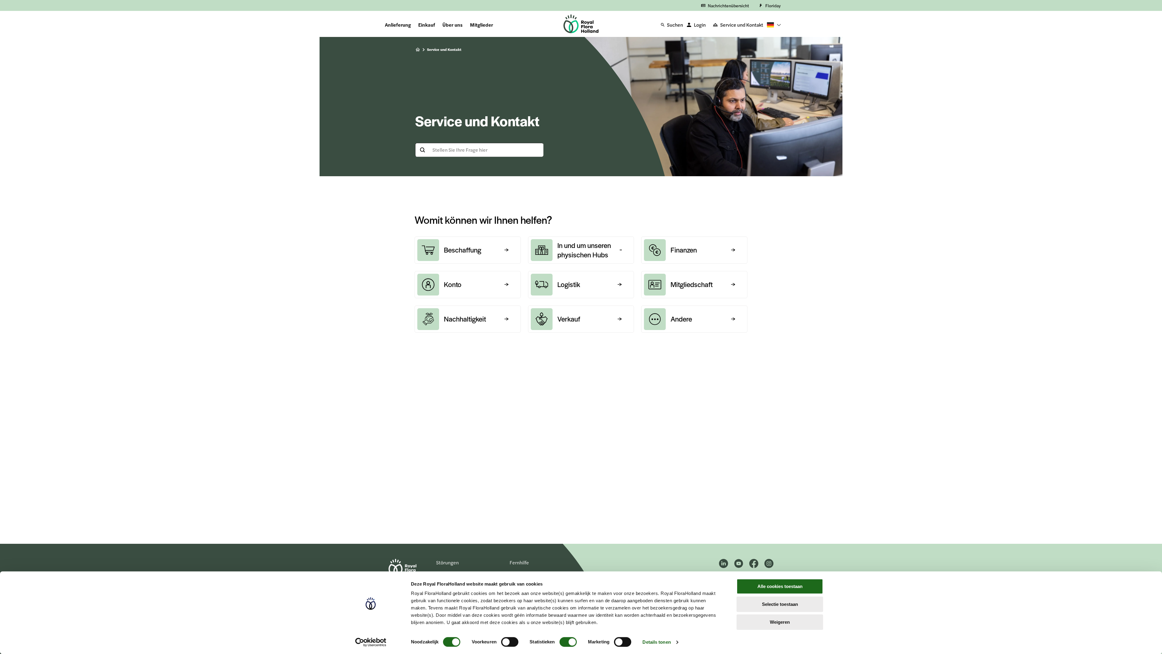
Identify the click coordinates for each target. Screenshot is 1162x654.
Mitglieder (481, 24)
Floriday (773, 5)
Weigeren (780, 622)
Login (700, 24)
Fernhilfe (519, 562)
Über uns (452, 24)
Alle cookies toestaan (780, 586)
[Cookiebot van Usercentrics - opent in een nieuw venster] (370, 642)
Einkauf (426, 24)
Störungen (447, 562)
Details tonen (656, 642)
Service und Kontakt (741, 24)
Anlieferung (398, 24)
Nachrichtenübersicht (728, 5)
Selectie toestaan (780, 604)
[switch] (509, 642)
